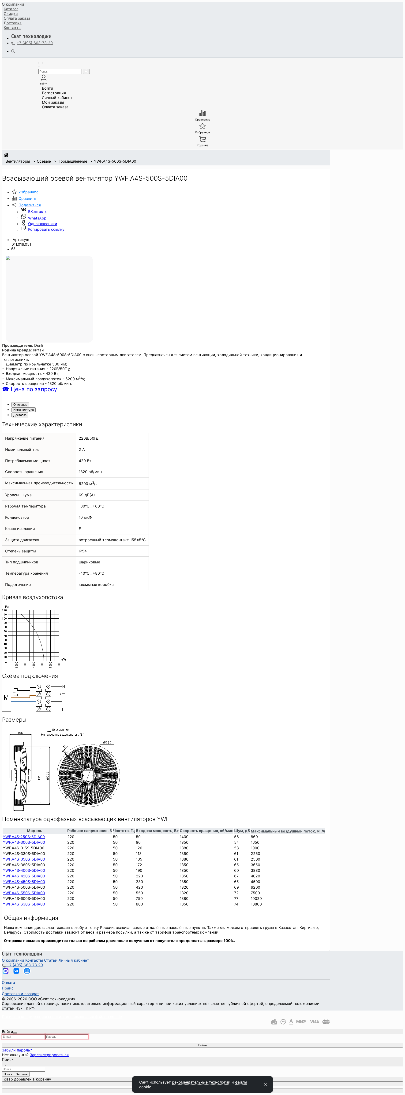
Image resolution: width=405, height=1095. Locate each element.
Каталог (11, 9)
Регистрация (54, 93)
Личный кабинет (57, 97)
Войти (47, 88)
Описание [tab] (20, 404)
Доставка (13, 23)
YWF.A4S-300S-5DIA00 (24, 842)
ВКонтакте (37, 211)
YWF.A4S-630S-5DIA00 (24, 904)
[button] (26, 205)
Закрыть (22, 1074)
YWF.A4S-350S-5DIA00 (24, 859)
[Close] (15, 1033)
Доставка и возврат (20, 993)
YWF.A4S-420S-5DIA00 (24, 876)
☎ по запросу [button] (29, 389)
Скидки (11, 13)
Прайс (8, 988)
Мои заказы (53, 102)
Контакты (12, 27)
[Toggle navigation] (40, 63)
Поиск (8, 1074)
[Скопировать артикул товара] (13, 248)
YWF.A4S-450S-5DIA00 (24, 881)
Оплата (17, 18)
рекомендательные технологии (201, 1082)
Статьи (50, 960)
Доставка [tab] (19, 415)
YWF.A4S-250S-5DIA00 (24, 836)
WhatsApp (37, 218)
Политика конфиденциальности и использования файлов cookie (62, 1016)
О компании (13, 4)
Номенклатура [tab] (23, 410)
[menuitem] (13, 4)
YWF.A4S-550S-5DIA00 (24, 893)
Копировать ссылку (46, 229)
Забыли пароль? (17, 1050)
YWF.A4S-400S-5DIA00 (24, 870)
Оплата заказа (55, 107)
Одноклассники (42, 223)
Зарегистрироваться (49, 1054)
